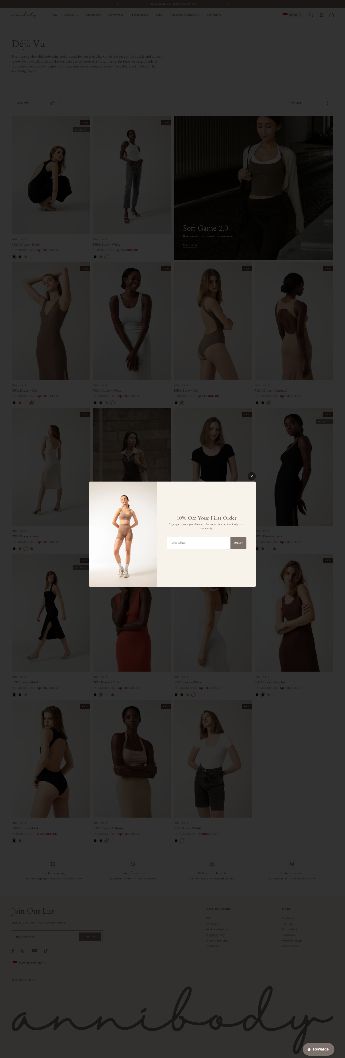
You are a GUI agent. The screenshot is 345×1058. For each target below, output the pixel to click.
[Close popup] (252, 476)
